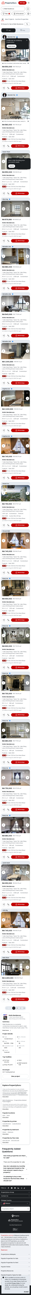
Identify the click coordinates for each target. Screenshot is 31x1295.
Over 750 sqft (6, 1140)
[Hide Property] (23, 100)
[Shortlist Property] (27, 100)
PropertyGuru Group (7, 1192)
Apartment (14, 1093)
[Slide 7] (19, 59)
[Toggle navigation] (28, 3)
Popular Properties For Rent (9, 1262)
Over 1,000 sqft (15, 1140)
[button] (2, 19)
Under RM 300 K (16, 1123)
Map (23, 30)
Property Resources (7, 1271)
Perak (8, 1115)
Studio (4, 1132)
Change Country (6, 1200)
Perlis (3, 1115)
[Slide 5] (16, 59)
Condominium (6, 1093)
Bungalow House (11, 1094)
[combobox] (14, 9)
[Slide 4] (15, 59)
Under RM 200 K (6, 1123)
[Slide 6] (18, 59)
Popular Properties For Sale (9, 1258)
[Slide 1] (11, 59)
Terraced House (22, 1092)
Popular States (5, 1267)
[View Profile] (15, 37)
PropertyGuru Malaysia (8, 1254)
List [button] (10, 30)
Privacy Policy (16, 1283)
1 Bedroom (10, 1132)
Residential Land (23, 1094)
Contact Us (4, 1196)
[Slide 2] (12, 59)
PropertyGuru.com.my (7, 1235)
